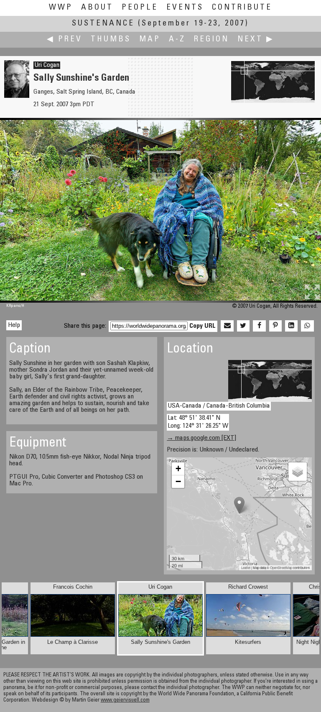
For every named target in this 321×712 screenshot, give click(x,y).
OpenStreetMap (281, 567)
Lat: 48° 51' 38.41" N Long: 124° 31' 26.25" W (198, 422)
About (97, 8)
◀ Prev (64, 39)
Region (211, 39)
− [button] (178, 481)
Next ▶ (255, 39)
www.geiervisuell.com (125, 700)
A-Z (177, 39)
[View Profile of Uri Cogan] (16, 96)
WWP (61, 8)
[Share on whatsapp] (307, 326)
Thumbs (111, 39)
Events (185, 8)
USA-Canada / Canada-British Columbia (219, 406)
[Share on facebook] (259, 326)
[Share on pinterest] (275, 326)
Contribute (242, 8)
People (140, 8)
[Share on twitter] (243, 326)
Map (149, 39)
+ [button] (178, 468)
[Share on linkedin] (291, 326)
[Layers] (297, 471)
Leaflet (245, 567)
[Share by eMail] (227, 326)
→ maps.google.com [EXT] (201, 438)
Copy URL (202, 326)
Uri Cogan (46, 65)
